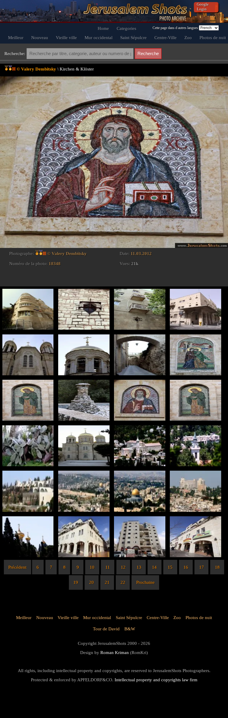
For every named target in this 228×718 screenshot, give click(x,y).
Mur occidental (99, 37)
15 (170, 567)
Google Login (203, 6)
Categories (126, 28)
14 (154, 567)
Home (103, 28)
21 (107, 582)
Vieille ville (66, 37)
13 (139, 567)
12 (123, 567)
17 (201, 567)
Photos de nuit (213, 37)
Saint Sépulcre (133, 37)
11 (107, 567)
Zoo (188, 37)
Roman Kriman (114, 652)
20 (91, 582)
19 (75, 582)
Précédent (17, 567)
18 (217, 567)
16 (185, 567)
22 (123, 582)
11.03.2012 (141, 253)
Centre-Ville (165, 37)
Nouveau (39, 37)
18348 (55, 263)
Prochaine (145, 582)
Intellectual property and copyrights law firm (156, 679)
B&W (129, 628)
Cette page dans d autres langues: (176, 28)
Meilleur (15, 37)
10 (92, 567)
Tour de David (106, 628)
